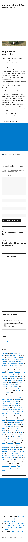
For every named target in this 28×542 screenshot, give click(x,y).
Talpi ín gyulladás (17, 531)
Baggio (12, 156)
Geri (23, 156)
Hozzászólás (6, 175)
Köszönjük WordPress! (7, 539)
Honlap (4, 212)
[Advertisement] (14, 25)
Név (3, 198)
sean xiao (6, 521)
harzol (5, 154)
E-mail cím (5, 205)
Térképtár (7, 341)
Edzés (15, 156)
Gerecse (20, 156)
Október (13, 521)
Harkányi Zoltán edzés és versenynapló (13, 6)
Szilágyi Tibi (5, 157)
